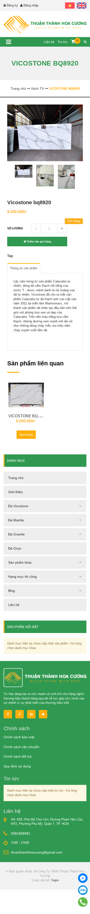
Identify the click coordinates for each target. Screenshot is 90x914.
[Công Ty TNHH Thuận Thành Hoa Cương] (45, 24)
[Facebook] (8, 714)
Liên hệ (49, 42)
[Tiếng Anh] (81, 5)
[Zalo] (83, 890)
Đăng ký (12, 5)
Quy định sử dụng (17, 766)
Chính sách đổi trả (17, 756)
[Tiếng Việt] (70, 5)
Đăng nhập (31, 5)
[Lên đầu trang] (73, 906)
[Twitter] (43, 714)
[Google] (19, 714)
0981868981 (20, 833)
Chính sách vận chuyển (21, 747)
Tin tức (63, 42)
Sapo (55, 880)
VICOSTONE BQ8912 (27, 416)
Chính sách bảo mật (19, 737)
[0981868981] (83, 902)
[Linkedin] (31, 714)
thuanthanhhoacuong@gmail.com (36, 852)
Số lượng (15, 228)
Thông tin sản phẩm (23, 268)
